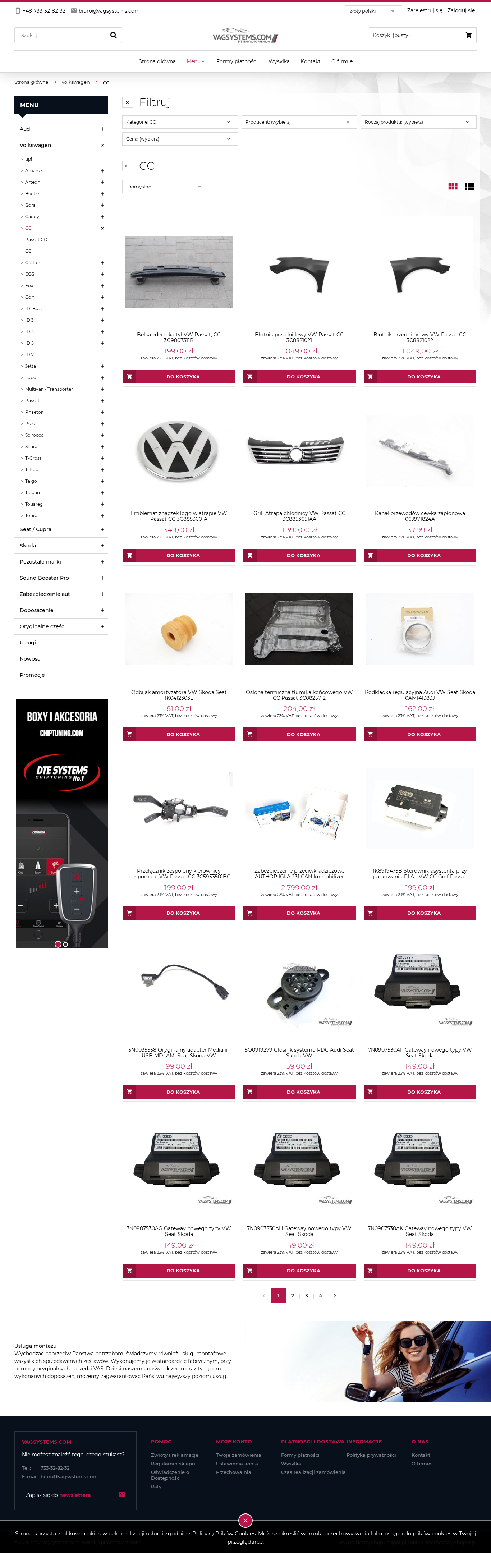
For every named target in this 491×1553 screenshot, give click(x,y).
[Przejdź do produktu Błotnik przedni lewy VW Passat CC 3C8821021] (299, 272)
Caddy (32, 216)
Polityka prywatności (371, 1455)
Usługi (28, 642)
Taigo (31, 481)
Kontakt (421, 1455)
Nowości (31, 659)
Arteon (32, 182)
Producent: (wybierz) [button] (268, 122)
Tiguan (32, 492)
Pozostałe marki (40, 562)
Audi (26, 129)
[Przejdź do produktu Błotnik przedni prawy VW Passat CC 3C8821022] (420, 272)
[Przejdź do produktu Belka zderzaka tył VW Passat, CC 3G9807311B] (179, 272)
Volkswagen (35, 145)
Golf (29, 297)
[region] (61, 823)
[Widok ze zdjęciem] (452, 186)
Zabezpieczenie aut (45, 594)
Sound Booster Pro (44, 578)
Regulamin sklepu (173, 1463)
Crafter (32, 262)
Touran (32, 515)
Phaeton (34, 412)
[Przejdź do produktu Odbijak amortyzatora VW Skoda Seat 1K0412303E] (179, 629)
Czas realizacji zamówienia (313, 1472)
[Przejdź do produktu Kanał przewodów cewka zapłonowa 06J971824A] (420, 450)
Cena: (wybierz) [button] (142, 139)
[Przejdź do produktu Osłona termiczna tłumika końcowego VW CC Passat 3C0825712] (299, 629)
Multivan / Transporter (49, 389)
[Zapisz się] (122, 1495)
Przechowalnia (233, 1472)
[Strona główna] (245, 35)
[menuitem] (157, 61)
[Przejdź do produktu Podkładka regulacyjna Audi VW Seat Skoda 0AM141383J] (420, 629)
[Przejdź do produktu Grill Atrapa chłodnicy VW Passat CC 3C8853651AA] (299, 450)
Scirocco (34, 435)
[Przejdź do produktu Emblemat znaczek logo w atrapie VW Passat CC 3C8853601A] (179, 450)
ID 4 (29, 331)
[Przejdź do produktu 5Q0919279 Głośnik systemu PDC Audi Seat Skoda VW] (299, 987)
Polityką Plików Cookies (224, 1533)
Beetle (32, 193)
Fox (29, 285)
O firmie (421, 1463)
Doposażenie (37, 610)
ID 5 (29, 343)
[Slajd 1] (61, 823)
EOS (29, 274)
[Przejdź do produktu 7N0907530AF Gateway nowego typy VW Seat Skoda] (420, 987)
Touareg (34, 504)
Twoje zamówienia (238, 1455)
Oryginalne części (43, 626)
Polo (30, 423)
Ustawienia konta (237, 1463)
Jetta (30, 366)
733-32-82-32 (45, 1468)
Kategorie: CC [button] (141, 122)
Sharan (32, 446)
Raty (156, 1486)
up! (28, 159)
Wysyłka (291, 1463)
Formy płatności (300, 1455)
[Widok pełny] (469, 186)
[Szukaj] (113, 35)
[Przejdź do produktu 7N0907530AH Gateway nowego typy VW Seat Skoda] (299, 1165)
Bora (30, 205)
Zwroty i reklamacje (174, 1455)
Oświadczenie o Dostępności (170, 1475)
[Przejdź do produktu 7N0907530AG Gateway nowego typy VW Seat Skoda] (179, 1165)
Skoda (28, 545)
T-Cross (33, 458)
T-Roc (31, 469)
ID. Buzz (34, 308)
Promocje (32, 675)
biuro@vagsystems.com (60, 1476)
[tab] (58, 944)
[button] (23, 823)
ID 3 (29, 320)
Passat (32, 400)
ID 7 (29, 354)
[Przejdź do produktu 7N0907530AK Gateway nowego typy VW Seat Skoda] (420, 1165)
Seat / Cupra (35, 529)
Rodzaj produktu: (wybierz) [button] (394, 122)
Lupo (30, 377)
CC (28, 228)
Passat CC (36, 239)
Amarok (34, 170)
